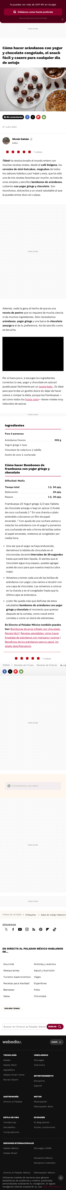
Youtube (19, 928)
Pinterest (40, 928)
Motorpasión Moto (43, 1106)
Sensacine (39, 1081)
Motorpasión (40, 1101)
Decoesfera (9, 1127)
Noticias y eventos (45, 964)
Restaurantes (11, 970)
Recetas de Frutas (23, 665)
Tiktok (54, 928)
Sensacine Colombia (44, 1163)
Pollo (37, 989)
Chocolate (40, 996)
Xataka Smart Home (13, 1075)
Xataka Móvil (10, 1065)
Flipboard (38, 117)
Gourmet (8, 964)
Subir (54, 1042)
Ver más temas (12, 1008)
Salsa (6, 996)
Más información (52, 1186)
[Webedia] (11, 1044)
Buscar (52, 1026)
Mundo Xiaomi (10, 1079)
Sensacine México (43, 1158)
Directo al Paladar (12, 1101)
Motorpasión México (44, 1172)
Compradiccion (11, 1132)
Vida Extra (39, 1065)
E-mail (44, 117)
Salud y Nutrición (44, 970)
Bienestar (9, 989)
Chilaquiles (31, 915)
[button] (22, 139)
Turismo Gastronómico (17, 976)
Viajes (37, 976)
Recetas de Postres (47, 665)
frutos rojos (32, 399)
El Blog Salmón (42, 1122)
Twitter (33, 117)
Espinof (38, 1085)
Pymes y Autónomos (44, 1127)
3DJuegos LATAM (42, 1148)
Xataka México (10, 1148)
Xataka (6, 1060)
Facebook (27, 117)
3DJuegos (39, 1060)
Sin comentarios (15, 117)
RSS (33, 928)
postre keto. (46, 386)
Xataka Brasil (10, 1153)
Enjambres (40, 983)
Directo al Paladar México (16, 1172)
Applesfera (9, 1070)
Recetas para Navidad (16, 983)
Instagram (26, 928)
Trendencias (9, 1122)
